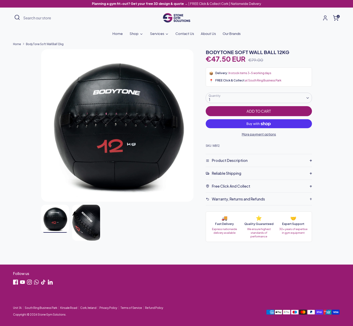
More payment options (259, 134)
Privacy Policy (108, 307)
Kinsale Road (68, 307)
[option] (117, 127)
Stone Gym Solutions (52, 314)
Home (117, 33)
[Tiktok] (43, 282)
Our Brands (232, 33)
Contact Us (184, 33)
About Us (208, 33)
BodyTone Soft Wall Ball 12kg (45, 44)
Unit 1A (17, 307)
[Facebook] (15, 282)
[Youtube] (22, 282)
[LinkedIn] (50, 282)
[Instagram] (29, 282)
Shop (134, 33)
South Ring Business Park (41, 307)
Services (157, 33)
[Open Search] (17, 17)
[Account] (325, 18)
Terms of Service (131, 307)
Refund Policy (154, 307)
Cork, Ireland (88, 307)
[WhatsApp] (36, 282)
